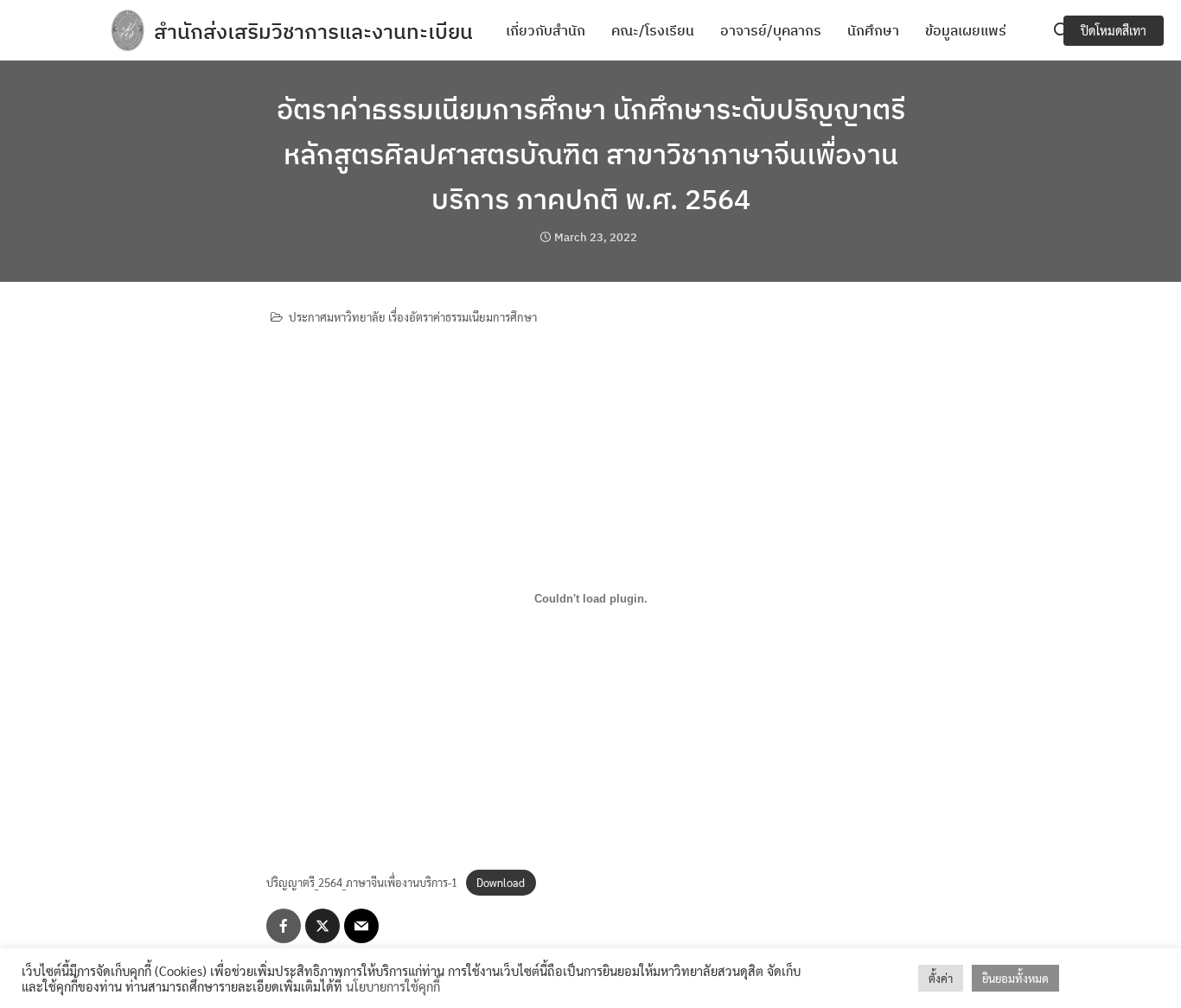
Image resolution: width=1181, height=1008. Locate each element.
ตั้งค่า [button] (941, 978)
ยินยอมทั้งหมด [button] (1015, 978)
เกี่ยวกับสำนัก (545, 30)
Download (500, 882)
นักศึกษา (873, 30)
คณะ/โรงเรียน (652, 30)
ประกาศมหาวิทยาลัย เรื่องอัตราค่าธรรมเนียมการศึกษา (413, 316)
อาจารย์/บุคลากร (770, 30)
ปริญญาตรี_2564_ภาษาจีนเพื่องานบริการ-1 (361, 882)
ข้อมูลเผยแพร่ (965, 30)
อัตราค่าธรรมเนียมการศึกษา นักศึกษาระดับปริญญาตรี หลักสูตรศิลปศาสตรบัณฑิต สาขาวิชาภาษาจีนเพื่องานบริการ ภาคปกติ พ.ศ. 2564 (591, 154)
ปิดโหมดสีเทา (1113, 30)
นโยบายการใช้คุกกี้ (393, 986)
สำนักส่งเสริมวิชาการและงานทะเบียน (313, 31)
